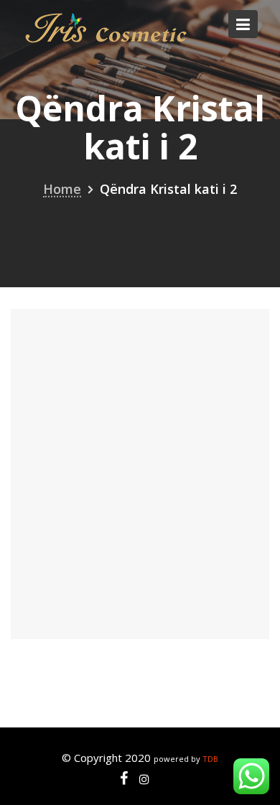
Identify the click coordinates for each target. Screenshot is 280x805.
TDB (210, 758)
